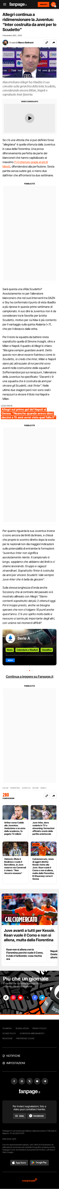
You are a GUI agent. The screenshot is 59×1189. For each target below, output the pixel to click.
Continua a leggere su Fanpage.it (29, 676)
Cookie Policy (9, 1033)
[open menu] (3, 4)
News (10, 649)
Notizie (35, 788)
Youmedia (7, 1028)
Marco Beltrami (25, 42)
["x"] (28, 997)
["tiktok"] (6, 997)
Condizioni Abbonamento (32, 1033)
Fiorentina (15, 788)
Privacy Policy (39, 1028)
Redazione (7, 1038)
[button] (53, 42)
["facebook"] (35, 997)
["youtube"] (20, 997)
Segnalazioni (22, 1028)
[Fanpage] (29, 1091)
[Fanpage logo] (18, 4)
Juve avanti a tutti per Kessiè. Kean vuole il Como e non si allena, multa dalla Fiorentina (29, 935)
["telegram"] (42, 997)
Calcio (5, 788)
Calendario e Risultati (27, 649)
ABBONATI (43, 4)
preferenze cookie (25, 1038)
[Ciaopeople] (29, 1180)
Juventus (26, 788)
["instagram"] (13, 997)
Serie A (23, 638)
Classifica (47, 649)
